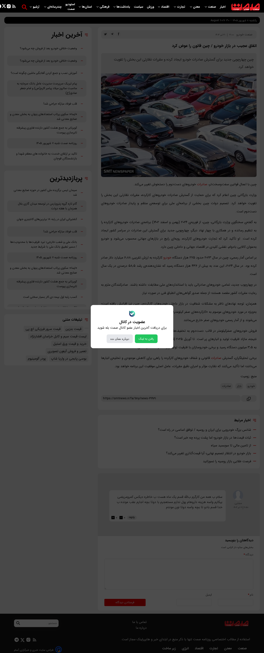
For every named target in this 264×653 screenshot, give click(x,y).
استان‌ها (87, 7)
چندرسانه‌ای (54, 7)
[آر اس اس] (13, 7)
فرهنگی (105, 7)
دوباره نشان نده (119, 338)
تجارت (181, 7)
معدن (197, 7)
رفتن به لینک (146, 338)
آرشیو (36, 7)
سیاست (139, 7)
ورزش (150, 7)
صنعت (212, 7)
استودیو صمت (70, 7)
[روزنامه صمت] (246, 7)
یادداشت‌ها (124, 7)
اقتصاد (165, 7)
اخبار (222, 7)
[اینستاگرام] (8, 7)
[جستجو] (24, 7)
